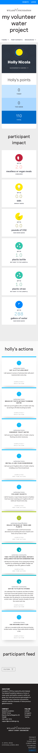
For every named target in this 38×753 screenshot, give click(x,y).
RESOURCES (29, 40)
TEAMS (4, 40)
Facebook (28, 715)
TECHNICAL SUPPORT (31, 747)
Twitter (27, 717)
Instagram (28, 713)
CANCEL (6, 694)
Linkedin (27, 711)
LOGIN (33, 2)
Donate (26, 2)
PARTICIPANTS (17, 40)
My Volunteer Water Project (19, 23)
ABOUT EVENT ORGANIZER (18, 730)
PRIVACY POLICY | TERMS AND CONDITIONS (31, 740)
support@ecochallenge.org (10, 721)
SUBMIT (18, 694)
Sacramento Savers (18, 68)
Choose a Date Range (11, 676)
